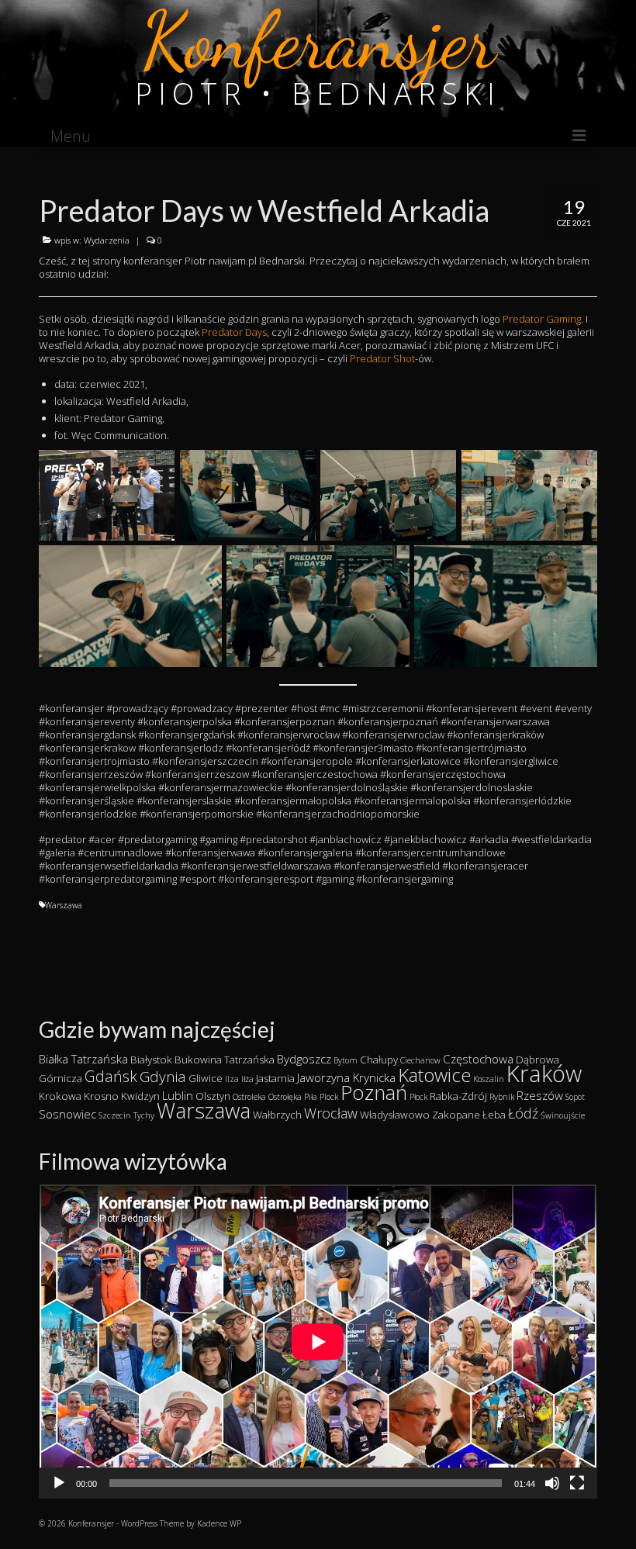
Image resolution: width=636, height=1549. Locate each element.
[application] (318, 1341)
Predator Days (234, 332)
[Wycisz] (552, 1483)
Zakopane (456, 1115)
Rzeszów (540, 1095)
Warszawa (63, 905)
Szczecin (115, 1115)
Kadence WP (219, 1523)
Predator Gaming (542, 319)
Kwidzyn (140, 1096)
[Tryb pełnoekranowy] (577, 1483)
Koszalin (488, 1079)
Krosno (101, 1096)
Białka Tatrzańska (83, 1059)
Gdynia (163, 1077)
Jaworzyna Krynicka (346, 1077)
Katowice (434, 1074)
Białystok (151, 1060)
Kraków (544, 1073)
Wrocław (331, 1113)
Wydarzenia (107, 240)
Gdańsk (111, 1076)
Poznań (373, 1092)
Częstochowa (478, 1059)
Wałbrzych (277, 1115)
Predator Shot (382, 358)
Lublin (177, 1095)
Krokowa (60, 1096)
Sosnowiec (67, 1114)
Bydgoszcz (304, 1059)
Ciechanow (420, 1060)
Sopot (575, 1096)
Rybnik (501, 1096)
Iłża (247, 1079)
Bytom (346, 1060)
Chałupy (379, 1060)
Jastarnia (275, 1078)
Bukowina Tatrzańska (225, 1060)
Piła (310, 1096)
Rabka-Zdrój (458, 1096)
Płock (418, 1096)
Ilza (232, 1079)
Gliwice (205, 1078)
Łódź (523, 1113)
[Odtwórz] (59, 1483)
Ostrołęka (285, 1096)
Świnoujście (563, 1115)
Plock (329, 1096)
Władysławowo (395, 1115)
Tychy (143, 1115)
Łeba (494, 1115)
